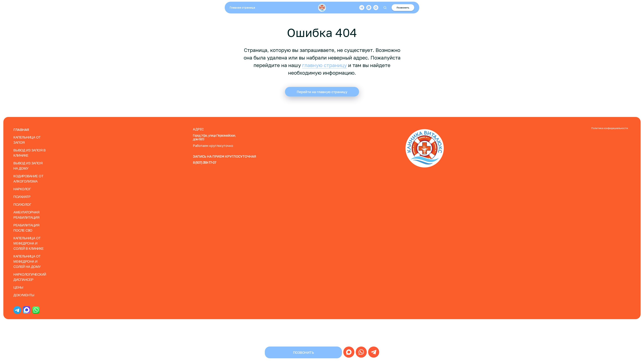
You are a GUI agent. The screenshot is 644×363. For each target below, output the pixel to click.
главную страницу (324, 65)
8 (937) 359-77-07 (204, 162)
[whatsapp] (368, 7)
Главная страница (242, 7)
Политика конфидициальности (609, 128)
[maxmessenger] (375, 7)
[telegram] (361, 7)
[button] (385, 7)
